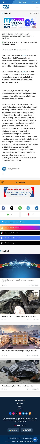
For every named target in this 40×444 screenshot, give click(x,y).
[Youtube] (20, 413)
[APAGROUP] (20, 425)
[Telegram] (23, 413)
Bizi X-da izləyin (10, 243)
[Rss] (30, 413)
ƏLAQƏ (20, 403)
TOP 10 (20, 409)
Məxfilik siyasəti (27, 438)
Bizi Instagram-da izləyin (12, 227)
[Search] (32, 2)
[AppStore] (27, 430)
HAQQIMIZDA (20, 400)
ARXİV (20, 406)
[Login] (37, 2)
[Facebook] (10, 413)
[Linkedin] (26, 413)
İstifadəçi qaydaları (14, 438)
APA (24, 55)
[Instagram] (13, 413)
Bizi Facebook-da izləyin (12, 238)
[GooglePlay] (13, 430)
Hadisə (35, 13)
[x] (16, 413)
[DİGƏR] (37, 7)
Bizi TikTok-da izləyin (11, 232)
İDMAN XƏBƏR (20, 182)
